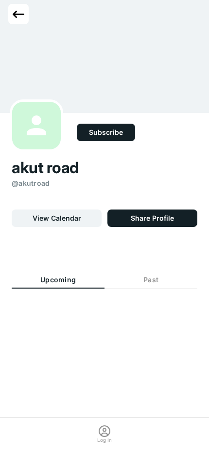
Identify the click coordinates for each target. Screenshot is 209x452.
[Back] (18, 14)
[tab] (58, 280)
